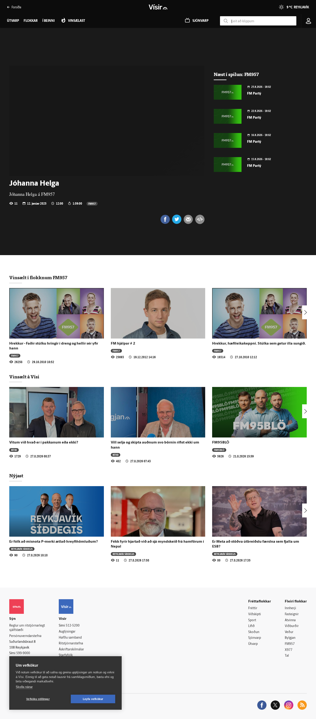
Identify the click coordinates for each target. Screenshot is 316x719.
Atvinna (290, 620)
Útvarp (253, 644)
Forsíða (16, 7)
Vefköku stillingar (38, 699)
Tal (287, 656)
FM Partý (254, 93)
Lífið (251, 626)
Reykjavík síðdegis (22, 549)
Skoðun (253, 632)
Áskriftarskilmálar (71, 649)
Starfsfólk (66, 655)
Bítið (14, 450)
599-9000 (23, 653)
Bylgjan (290, 638)
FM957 (92, 204)
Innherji (290, 608)
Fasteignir (292, 614)
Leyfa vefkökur (93, 699)
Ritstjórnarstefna (71, 643)
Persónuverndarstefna (25, 636)
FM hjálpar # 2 (123, 343)
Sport (252, 620)
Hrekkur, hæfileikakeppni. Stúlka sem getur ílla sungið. (259, 343)
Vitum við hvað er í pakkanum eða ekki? (43, 442)
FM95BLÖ (220, 442)
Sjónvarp (254, 638)
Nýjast (16, 475)
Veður (289, 632)
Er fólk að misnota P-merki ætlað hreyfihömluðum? (53, 542)
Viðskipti (254, 614)
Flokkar (31, 21)
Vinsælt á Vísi (24, 376)
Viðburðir (292, 626)
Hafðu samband (70, 638)
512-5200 (73, 625)
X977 (288, 650)
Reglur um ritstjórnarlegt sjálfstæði (27, 628)
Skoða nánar (24, 687)
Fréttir (252, 608)
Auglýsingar (67, 631)
